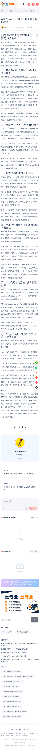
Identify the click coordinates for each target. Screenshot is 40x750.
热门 (32, 517)
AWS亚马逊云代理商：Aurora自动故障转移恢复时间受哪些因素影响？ (20, 644)
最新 (37, 517)
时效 (36, 551)
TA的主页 (20, 458)
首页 (12, 729)
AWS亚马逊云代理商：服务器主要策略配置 (19, 474)
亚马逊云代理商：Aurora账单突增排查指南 (14, 652)
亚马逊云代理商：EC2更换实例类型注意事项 (14, 656)
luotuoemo (8, 27)
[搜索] (34, 619)
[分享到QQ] (23, 427)
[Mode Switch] (23, 4)
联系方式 (26, 729)
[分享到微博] (20, 427)
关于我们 (18, 729)
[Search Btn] (29, 4)
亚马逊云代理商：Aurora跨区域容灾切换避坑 (14, 649)
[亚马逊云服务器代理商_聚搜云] (9, 4)
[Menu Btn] (33, 4)
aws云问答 (18, 27)
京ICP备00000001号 (30, 746)
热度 (31, 551)
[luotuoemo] (20, 442)
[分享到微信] (25, 427)
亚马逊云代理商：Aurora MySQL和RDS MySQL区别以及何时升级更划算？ (20, 660)
